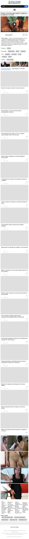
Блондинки (4, 508)
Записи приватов (17, 503)
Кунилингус (25, 503)
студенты (4, 56)
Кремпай (25, 502)
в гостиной (14, 54)
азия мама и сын (13, 519)
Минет (17, 51)
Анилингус (4, 505)
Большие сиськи (4, 510)
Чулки (24, 512)
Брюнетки (10, 502)
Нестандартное (18, 508)
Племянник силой (23, 519)
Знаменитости (18, 504)
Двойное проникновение (11, 507)
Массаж (24, 507)
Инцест (17, 509)
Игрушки (17, 506)
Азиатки (3, 502)
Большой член (11, 51)
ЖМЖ (9, 511)
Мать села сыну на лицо (7, 517)
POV (3, 501)
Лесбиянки (25, 505)
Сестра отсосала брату (20, 517)
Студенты (23, 51)
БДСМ (3, 506)
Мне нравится (2, 34)
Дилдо (9, 509)
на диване (7, 54)
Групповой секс (11, 505)
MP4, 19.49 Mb (10, 59)
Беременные (5, 507)
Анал (3, 503)
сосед (19, 54)
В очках (9, 503)
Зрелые (17, 505)
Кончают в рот (18, 512)
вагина (9, 56)
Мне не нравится (4, 34)
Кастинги (17, 510)
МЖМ (24, 506)
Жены (9, 512)
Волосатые (10, 504)
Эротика (17, 511)
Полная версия (5, 519)
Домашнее (10, 510)
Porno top (9, 536)
